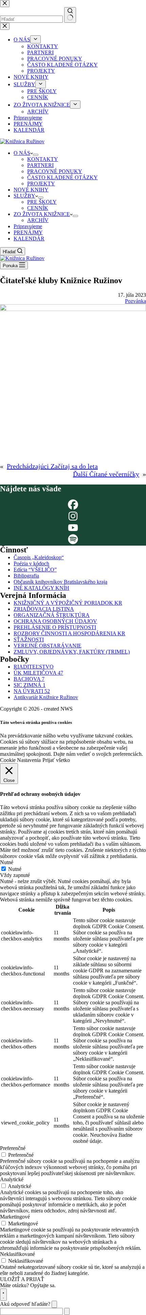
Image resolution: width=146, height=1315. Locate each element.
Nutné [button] (6, 862)
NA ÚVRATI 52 (32, 691)
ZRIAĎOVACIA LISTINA (44, 609)
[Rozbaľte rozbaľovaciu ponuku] (35, 155)
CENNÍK (37, 208)
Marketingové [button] (15, 1217)
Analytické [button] (11, 1179)
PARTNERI (40, 165)
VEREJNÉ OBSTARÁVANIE (47, 646)
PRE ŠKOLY (42, 202)
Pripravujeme (28, 226)
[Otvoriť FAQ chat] (3, 1295)
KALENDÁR (29, 238)
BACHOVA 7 (29, 679)
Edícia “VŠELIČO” (35, 569)
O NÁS (22, 153)
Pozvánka (135, 301)
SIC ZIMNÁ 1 (29, 685)
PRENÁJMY (28, 232)
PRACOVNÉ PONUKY (54, 171)
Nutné (14, 869)
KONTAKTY (42, 159)
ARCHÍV (38, 220)
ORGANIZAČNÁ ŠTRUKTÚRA (52, 615)
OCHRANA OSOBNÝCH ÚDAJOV (55, 621)
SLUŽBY (24, 196)
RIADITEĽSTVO (34, 667)
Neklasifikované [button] (17, 1254)
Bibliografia (26, 576)
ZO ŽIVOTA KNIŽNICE (42, 214)
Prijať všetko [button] (56, 760)
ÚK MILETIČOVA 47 (38, 673)
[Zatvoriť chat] (54, 1304)
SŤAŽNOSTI (29, 639)
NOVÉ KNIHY (31, 190)
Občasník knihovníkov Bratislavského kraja (60, 582)
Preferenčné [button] (12, 1148)
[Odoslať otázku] (67, 1311)
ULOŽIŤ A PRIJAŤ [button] (22, 1279)
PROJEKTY (41, 183)
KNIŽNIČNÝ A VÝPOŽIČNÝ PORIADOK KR (68, 603)
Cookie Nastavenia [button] (20, 760)
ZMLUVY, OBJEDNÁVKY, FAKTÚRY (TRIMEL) (72, 652)
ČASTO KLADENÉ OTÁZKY (62, 177)
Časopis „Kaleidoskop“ (39, 557)
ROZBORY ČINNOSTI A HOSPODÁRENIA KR (69, 633)
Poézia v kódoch (31, 563)
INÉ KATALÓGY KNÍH (41, 588)
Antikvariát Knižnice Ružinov (46, 697)
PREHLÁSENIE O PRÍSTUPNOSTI (55, 627)
